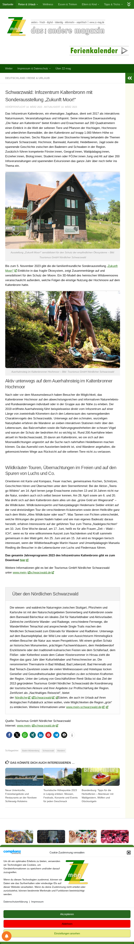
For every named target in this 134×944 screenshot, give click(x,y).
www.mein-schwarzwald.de (83, 707)
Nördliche (21, 697)
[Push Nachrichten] (7, 936)
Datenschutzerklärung (15, 901)
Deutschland (15, 78)
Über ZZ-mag (63, 68)
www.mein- (20, 572)
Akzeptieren (67, 914)
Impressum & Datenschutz (32, 68)
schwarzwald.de (40, 572)
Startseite (7, 4)
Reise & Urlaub (26, 4)
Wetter (9, 68)
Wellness (48, 4)
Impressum (37, 901)
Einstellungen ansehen (67, 933)
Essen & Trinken (67, 4)
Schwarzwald (42, 697)
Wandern (61, 751)
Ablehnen (67, 923)
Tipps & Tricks (112, 4)
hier (22, 560)
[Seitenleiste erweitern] (129, 78)
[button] (129, 852)
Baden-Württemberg (30, 751)
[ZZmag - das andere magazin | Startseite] (55, 26)
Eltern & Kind (89, 4)
